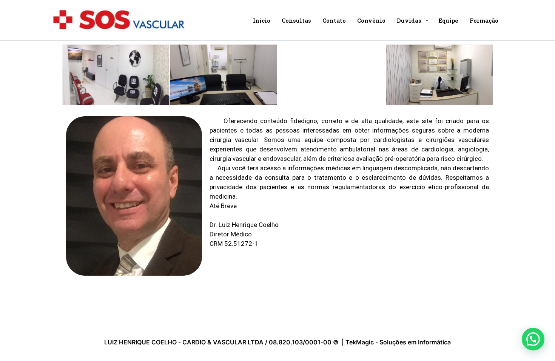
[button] (533, 339)
